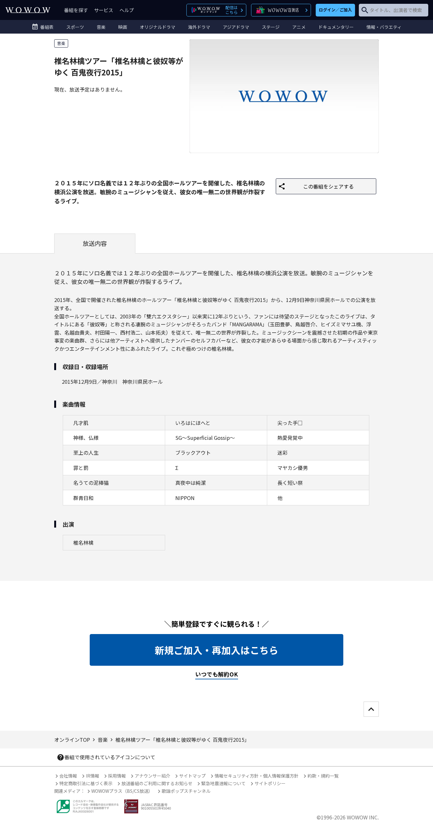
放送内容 (95, 243)
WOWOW (28, 10)
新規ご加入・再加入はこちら (216, 650)
